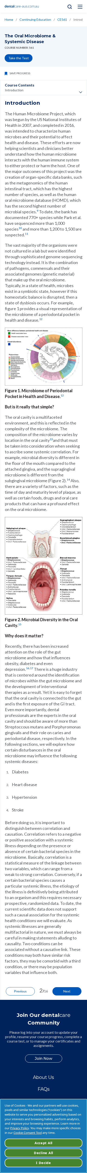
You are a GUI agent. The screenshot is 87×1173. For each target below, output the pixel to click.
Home (9, 19)
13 (51, 439)
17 (31, 668)
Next (67, 991)
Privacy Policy (19, 1128)
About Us (43, 1077)
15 (19, 624)
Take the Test (18, 58)
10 (20, 228)
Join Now (43, 1058)
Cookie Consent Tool (27, 1133)
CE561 (62, 19)
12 (40, 319)
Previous (20, 991)
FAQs (44, 1089)
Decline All (43, 1153)
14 (68, 479)
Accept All (43, 1143)
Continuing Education (35, 19)
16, (28, 668)
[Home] (22, 6)
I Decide (43, 1163)
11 (26, 233)
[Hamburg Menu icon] (80, 6)
